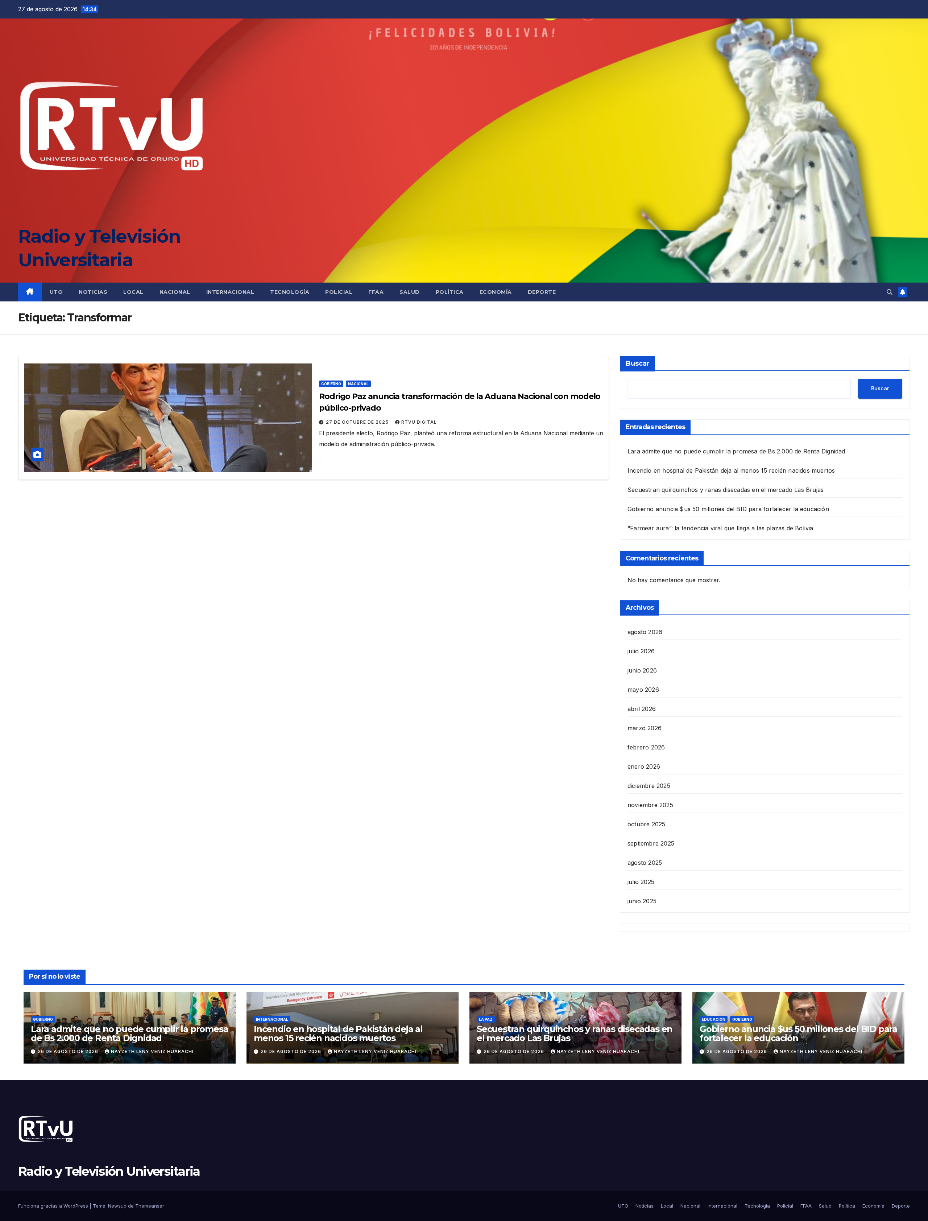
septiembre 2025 (650, 843)
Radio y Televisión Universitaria (109, 1171)
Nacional (175, 292)
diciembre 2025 (648, 785)
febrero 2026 (646, 747)
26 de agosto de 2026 (69, 1051)
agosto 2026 (644, 632)
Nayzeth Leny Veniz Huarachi (152, 1051)
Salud (409, 292)
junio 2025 (641, 901)
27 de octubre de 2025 (358, 422)
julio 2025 (640, 881)
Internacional (230, 292)
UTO (56, 292)
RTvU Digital (419, 422)
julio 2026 (641, 651)
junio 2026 (642, 670)
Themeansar (149, 1206)
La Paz (486, 1019)
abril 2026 (641, 708)
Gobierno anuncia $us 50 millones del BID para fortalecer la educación (728, 509)
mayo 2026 (643, 689)
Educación (713, 1019)
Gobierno (331, 384)
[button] (889, 292)
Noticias (93, 292)
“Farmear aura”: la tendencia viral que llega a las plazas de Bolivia (720, 528)
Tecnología (289, 292)
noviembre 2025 (650, 805)
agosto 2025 (644, 862)
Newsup (117, 1206)
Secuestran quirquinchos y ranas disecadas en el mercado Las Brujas (725, 489)
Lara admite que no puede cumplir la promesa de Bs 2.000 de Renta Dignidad (736, 451)
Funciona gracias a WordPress (54, 1206)
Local (133, 292)
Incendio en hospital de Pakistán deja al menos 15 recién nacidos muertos (731, 470)
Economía (496, 292)
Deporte (542, 292)
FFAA (376, 292)
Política (450, 292)
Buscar (638, 363)
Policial (338, 292)
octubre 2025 (646, 824)
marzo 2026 (644, 728)
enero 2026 (643, 766)
